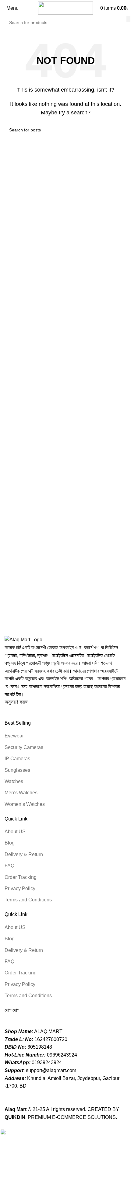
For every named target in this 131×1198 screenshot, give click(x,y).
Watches (14, 781)
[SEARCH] (128, 19)
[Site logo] (65, 7)
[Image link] (23, 639)
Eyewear (14, 735)
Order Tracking (21, 877)
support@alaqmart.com (51, 1070)
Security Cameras (24, 747)
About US (15, 831)
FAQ (9, 865)
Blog (10, 842)
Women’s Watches (25, 804)
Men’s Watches (21, 792)
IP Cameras (17, 758)
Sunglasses (17, 770)
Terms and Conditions (28, 899)
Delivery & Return (24, 854)
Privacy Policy (20, 888)
